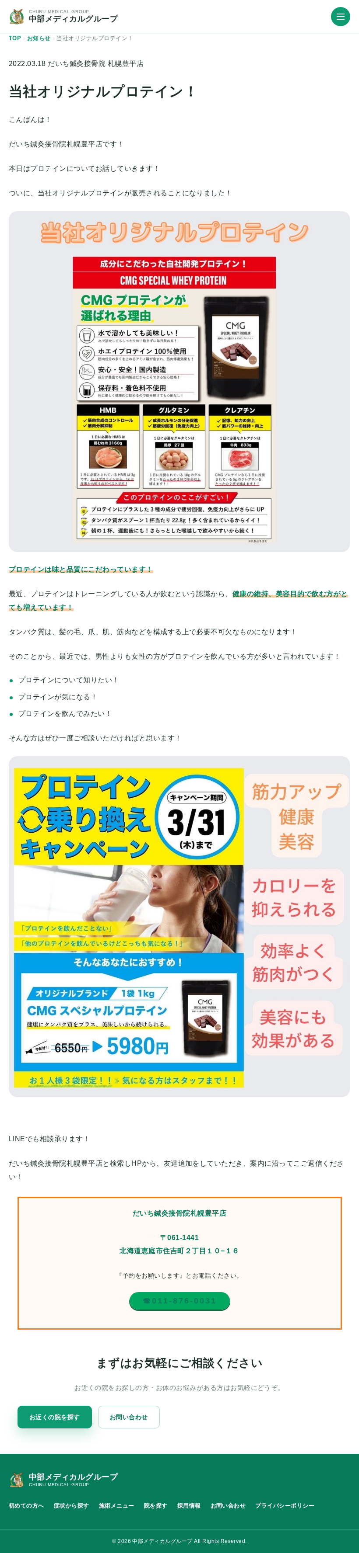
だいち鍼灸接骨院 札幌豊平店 (96, 63)
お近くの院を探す (54, 1417)
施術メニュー (116, 1505)
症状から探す (71, 1505)
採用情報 (189, 1505)
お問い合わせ (129, 1417)
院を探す (156, 1505)
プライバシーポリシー (284, 1505)
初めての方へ (26, 1505)
